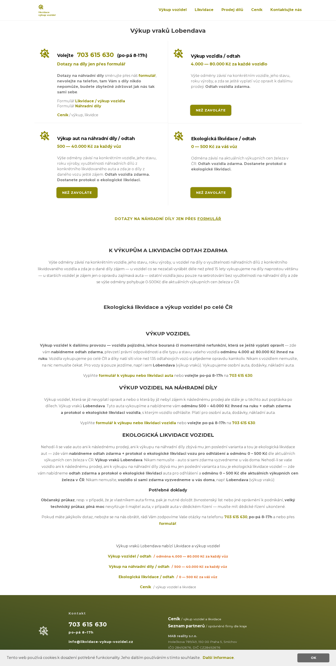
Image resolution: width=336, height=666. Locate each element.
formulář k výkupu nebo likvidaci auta (136, 375)
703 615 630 (95, 55)
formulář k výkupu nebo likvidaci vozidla (136, 423)
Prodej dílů (232, 10)
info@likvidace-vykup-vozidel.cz (101, 642)
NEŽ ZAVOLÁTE (211, 110)
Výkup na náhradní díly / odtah (168, 566)
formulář (147, 75)
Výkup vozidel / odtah (168, 556)
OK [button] (313, 658)
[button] (202, 658)
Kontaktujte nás (286, 10)
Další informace (218, 657)
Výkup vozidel (173, 10)
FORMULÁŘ (209, 219)
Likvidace (204, 10)
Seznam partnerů (186, 625)
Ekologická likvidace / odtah (168, 577)
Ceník (256, 10)
